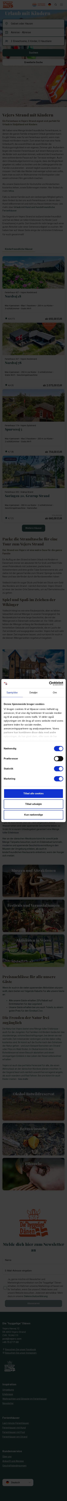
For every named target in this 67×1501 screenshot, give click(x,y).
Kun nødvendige (33, 814)
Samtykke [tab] (12, 692)
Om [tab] (55, 692)
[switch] (58, 758)
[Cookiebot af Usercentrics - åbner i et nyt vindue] (49, 683)
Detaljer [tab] (33, 692)
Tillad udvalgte (33, 804)
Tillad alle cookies (33, 793)
